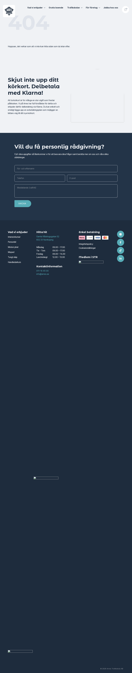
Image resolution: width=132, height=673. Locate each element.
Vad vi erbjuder (35, 7)
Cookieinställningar (87, 248)
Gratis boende (56, 7)
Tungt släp (12, 257)
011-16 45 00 (42, 271)
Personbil (12, 242)
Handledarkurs (14, 262)
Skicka (22, 203)
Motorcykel (13, 247)
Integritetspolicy (86, 244)
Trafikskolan (73, 7)
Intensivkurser (14, 237)
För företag (91, 7)
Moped (11, 252)
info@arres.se (42, 274)
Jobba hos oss (111, 7)
